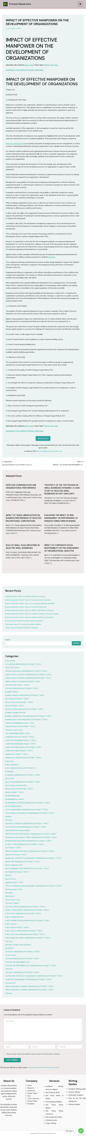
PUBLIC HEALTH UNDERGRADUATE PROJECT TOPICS (24, 931)
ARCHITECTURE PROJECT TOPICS (17, 685)
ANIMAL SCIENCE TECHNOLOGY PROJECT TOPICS (22, 682)
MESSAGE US (43, 438)
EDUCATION (9, 778)
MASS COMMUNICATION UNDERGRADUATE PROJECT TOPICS (27, 868)
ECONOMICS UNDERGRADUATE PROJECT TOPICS (22, 775)
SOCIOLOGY (9, 948)
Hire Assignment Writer (54, 1117)
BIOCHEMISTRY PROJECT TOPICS (17, 699)
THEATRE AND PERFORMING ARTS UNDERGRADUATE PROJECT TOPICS (30, 966)
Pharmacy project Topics (14, 889)
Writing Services (51, 1120)
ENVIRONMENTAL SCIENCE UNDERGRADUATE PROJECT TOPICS (27, 803)
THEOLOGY (9, 969)
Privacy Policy (32, 1101)
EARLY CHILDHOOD (12, 765)
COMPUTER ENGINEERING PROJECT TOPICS (20, 740)
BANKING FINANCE (11, 692)
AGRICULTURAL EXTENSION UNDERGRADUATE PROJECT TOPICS (28, 678)
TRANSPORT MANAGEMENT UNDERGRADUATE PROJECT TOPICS (28, 979)
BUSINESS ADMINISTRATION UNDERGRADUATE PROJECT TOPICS (28, 716)
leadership (51, 257)
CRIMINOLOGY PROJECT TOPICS (16, 754)
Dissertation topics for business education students (23, 624)
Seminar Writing (74, 1092)
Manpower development (15, 144)
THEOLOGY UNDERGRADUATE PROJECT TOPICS (22, 972)
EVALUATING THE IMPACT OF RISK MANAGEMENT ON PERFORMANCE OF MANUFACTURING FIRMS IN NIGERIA (61, 518)
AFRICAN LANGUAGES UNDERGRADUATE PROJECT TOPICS (26, 671)
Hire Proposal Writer (53, 1092)
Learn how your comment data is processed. (43, 1067)
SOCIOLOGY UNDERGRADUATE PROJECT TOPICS (22, 952)
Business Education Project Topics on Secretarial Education (26, 607)
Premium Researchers (20, 4)
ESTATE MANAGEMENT (13, 806)
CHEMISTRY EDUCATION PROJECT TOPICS (20, 726)
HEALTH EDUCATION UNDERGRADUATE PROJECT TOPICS (25, 827)
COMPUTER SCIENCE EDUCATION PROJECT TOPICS (23, 747)
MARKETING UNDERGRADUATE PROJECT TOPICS (22, 862)
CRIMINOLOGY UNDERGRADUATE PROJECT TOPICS (23, 758)
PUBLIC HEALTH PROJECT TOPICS (17, 927)
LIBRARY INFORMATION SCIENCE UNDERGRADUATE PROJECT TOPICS (30, 851)
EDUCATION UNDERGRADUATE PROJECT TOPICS (22, 782)
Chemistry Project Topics (14, 730)
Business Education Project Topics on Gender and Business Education (29, 617)
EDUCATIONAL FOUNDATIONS (16, 785)
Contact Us (31, 1091)
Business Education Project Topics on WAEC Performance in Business (29, 610)
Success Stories (10, 955)
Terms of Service (33, 1099)
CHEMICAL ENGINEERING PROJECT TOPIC (19, 723)
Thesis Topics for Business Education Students (21, 628)
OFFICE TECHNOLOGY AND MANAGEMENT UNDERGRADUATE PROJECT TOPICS (33, 886)
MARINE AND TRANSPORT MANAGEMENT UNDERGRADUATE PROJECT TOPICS (33, 858)
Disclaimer (31, 1104)
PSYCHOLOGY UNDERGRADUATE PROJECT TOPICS (23, 914)
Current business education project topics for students (24, 621)
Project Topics (32, 1093)
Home (29, 1085)
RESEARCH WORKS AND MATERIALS (18, 945)
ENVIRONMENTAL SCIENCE (14, 799)
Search (7, 640)
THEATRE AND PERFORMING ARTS (17, 962)
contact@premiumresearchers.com (50, 451)
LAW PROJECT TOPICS (13, 848)
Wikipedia (8, 993)
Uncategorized (10, 983)
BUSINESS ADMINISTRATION (15, 713)
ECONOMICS (9, 772)
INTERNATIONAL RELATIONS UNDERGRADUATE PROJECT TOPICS (28, 841)
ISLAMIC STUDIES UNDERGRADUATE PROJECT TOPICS (24, 844)
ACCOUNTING (10, 661)
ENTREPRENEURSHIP (12, 796)
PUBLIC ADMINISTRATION (14, 917)
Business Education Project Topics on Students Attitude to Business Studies (32, 614)
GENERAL (8, 817)
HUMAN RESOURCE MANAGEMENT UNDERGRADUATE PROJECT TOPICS (30, 834)
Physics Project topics (12, 900)
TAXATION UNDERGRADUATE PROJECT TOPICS (22, 959)
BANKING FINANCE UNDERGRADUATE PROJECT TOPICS (25, 695)
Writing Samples (74, 1104)
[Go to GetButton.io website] (81, 1135)
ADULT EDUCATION (12, 668)
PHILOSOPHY (9, 896)
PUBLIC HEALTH (10, 924)
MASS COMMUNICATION (14, 865)
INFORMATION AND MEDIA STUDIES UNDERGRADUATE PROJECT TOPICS (31, 837)
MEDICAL (8, 875)
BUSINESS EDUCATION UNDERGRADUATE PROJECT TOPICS (26, 720)
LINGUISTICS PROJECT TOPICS (16, 855)
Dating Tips (9, 761)
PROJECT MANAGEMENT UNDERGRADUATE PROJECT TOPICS (27, 910)
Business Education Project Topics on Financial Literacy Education (28, 600)
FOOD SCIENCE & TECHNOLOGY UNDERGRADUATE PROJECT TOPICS (29, 813)
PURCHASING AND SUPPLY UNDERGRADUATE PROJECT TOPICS (27, 938)
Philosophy (9, 893)
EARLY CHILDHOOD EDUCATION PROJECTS (20, 768)
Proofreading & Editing (54, 1102)
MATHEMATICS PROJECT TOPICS (17, 872)
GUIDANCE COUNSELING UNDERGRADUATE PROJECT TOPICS (27, 824)
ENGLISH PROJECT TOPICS (14, 792)
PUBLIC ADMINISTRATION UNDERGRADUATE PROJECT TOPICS (27, 921)
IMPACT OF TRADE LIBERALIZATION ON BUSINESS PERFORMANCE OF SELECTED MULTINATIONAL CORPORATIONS (23, 518)
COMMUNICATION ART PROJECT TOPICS (19, 737)
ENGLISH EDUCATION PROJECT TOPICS (19, 789)
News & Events (10, 879)
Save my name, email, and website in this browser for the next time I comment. (33, 1054)
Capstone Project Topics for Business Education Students (25, 596)
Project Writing (51, 1123)
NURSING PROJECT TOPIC (14, 882)
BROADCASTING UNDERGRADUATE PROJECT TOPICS (24, 709)
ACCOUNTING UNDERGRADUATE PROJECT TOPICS (23, 664)
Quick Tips (8, 941)
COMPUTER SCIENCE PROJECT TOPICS (19, 751)
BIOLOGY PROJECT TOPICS (14, 706)
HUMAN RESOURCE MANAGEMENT (17, 830)
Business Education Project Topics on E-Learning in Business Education (30, 603)
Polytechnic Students (75, 1095)
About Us (30, 1088)
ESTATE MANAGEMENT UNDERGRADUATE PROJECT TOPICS (26, 810)
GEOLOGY (8, 820)
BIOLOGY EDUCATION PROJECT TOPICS (19, 702)
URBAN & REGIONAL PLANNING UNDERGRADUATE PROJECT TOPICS (29, 986)
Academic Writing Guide (76, 1089)
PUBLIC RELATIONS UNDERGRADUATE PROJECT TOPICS (25, 934)
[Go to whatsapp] (81, 1130)
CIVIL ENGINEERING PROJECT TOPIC (17, 733)
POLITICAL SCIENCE (12, 903)
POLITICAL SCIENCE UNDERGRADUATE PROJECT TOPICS (25, 907)
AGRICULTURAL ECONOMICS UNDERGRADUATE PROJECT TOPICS (28, 675)
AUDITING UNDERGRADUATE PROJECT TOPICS (21, 688)
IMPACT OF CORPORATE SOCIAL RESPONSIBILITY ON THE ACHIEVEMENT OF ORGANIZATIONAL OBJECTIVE (61, 548)
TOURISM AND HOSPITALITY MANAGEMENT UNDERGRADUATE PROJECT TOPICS (34, 976)
